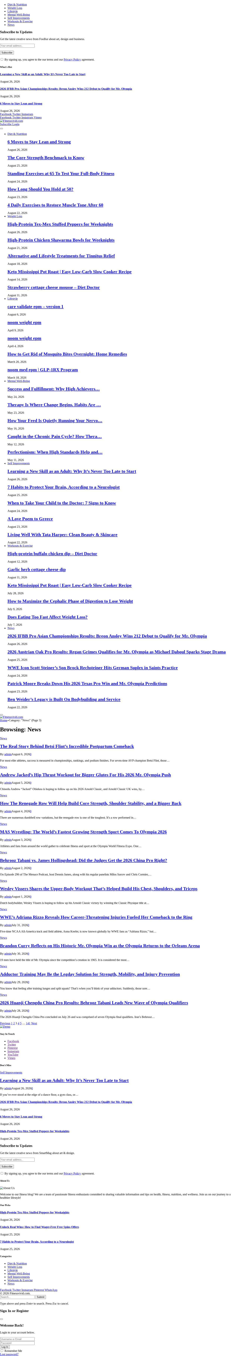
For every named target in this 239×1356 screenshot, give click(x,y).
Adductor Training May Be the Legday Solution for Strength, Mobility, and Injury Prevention (90, 974)
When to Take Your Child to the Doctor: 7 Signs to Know (61, 503)
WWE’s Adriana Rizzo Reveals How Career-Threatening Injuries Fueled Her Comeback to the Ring (96, 917)
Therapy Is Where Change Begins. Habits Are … (54, 404)
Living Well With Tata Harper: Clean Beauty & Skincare (62, 534)
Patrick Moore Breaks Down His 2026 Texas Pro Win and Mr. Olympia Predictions (87, 683)
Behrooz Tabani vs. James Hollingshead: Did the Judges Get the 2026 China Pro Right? (83, 860)
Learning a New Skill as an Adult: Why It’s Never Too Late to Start (42, 74)
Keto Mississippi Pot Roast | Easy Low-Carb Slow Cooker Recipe (69, 271)
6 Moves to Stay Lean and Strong (21, 103)
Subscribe (6, 124)
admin (8, 754)
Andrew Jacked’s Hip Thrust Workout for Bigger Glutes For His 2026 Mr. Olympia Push (85, 774)
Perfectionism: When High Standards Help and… (55, 452)
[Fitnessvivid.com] (11, 120)
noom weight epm (24, 322)
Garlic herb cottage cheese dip (36, 569)
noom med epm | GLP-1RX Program (42, 369)
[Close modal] (1, 1319)
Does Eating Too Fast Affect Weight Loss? (47, 617)
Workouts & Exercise (20, 21)
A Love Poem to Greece (30, 518)
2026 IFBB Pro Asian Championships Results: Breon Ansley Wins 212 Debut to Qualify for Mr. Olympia (66, 88)
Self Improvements (18, 18)
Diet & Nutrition (17, 4)
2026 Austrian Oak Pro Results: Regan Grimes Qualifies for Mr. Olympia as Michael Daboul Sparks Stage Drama (116, 651)
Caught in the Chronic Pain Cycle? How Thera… (54, 436)
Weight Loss (14, 8)
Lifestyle (12, 11)
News (10, 24)
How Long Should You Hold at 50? (40, 189)
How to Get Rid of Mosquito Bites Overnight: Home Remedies (67, 354)
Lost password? (9, 1354)
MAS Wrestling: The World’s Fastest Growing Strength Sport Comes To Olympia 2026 (83, 831)
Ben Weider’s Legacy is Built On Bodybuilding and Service (63, 699)
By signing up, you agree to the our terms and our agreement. (49, 59)
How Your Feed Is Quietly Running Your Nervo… (54, 420)
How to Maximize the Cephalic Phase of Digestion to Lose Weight (70, 601)
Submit (40, 1297)
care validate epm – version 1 (35, 306)
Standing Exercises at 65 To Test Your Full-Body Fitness (60, 173)
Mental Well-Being (18, 14)
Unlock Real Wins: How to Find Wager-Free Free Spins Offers (39, 1227)
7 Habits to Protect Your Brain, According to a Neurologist (63, 487)
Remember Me (13, 1350)
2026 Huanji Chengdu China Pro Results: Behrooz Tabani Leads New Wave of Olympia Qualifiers (94, 1002)
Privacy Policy (72, 59)
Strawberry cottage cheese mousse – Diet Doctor (53, 287)
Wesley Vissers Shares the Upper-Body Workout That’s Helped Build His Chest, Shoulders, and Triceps (98, 888)
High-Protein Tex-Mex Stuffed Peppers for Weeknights (60, 224)
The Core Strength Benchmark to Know (45, 157)
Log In (4, 1347)
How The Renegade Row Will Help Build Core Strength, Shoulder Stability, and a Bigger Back (90, 803)
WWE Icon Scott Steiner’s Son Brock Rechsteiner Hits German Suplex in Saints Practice (92, 667)
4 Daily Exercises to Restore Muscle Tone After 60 (55, 205)
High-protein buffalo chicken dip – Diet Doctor (52, 553)
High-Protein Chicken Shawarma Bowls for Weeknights (60, 240)
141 (28, 1023)
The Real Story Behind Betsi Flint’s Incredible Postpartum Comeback (67, 746)
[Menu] (1, 128)
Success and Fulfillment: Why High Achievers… (53, 388)
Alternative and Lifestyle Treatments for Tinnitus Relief (61, 255)
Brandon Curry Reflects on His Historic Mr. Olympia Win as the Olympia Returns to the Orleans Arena (100, 945)
